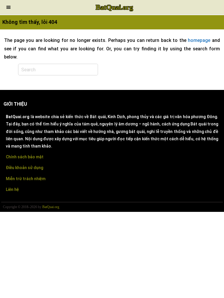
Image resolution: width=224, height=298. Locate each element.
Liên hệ (12, 189)
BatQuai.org (114, 7)
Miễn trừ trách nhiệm (26, 178)
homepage (199, 40)
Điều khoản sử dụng (24, 167)
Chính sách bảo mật (24, 157)
